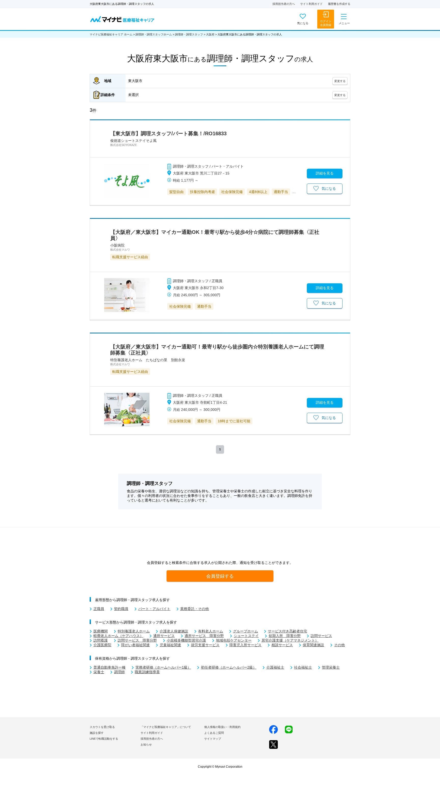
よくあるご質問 (214, 732)
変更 (340, 81)
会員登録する (220, 576)
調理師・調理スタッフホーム (153, 34)
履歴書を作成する (339, 3)
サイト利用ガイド (311, 3)
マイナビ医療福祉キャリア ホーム (111, 34)
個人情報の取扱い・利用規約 (222, 726)
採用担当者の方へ (283, 3)
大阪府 (210, 34)
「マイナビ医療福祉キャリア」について (166, 726)
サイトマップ (212, 738)
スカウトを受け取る (102, 726)
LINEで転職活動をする (104, 738)
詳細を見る (325, 173)
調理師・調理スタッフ (189, 34)
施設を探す (97, 732)
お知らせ (146, 744)
